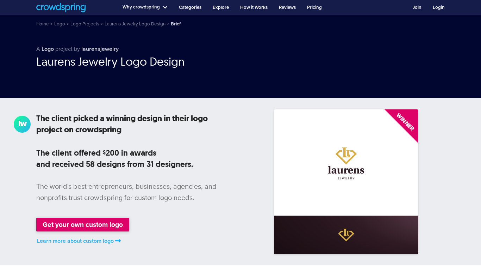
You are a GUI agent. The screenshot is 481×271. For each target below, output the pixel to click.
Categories (190, 7)
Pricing (314, 7)
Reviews (287, 7)
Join (417, 7)
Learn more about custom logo (75, 241)
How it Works (254, 7)
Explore (221, 7)
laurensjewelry (100, 49)
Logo (48, 49)
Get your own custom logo (83, 225)
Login (439, 7)
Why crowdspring (141, 7)
